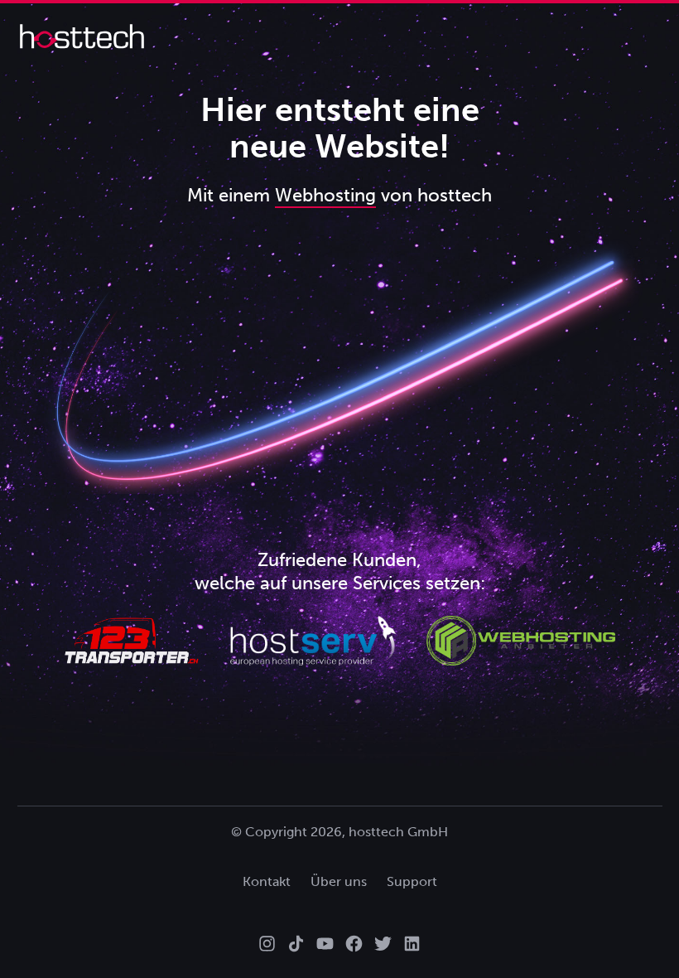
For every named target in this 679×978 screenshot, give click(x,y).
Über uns (339, 881)
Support (412, 881)
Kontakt (267, 881)
